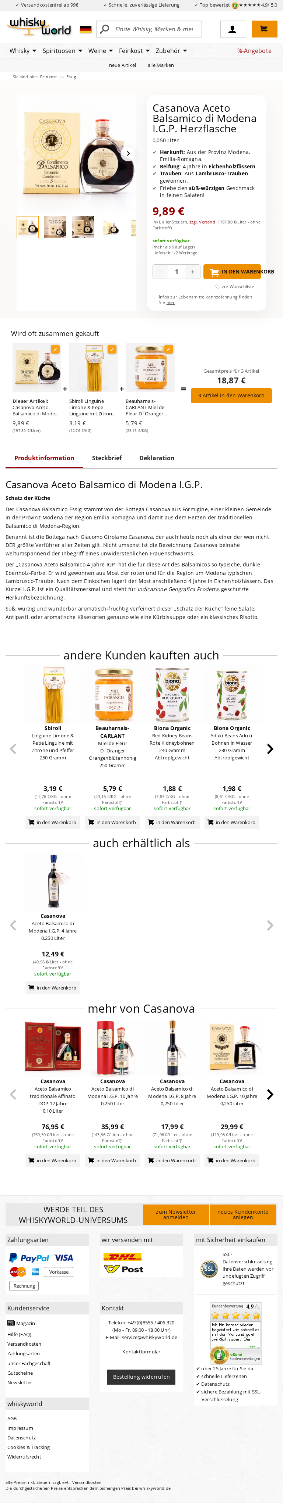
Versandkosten (24, 1344)
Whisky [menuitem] (19, 51)
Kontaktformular (141, 1351)
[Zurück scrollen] (13, 749)
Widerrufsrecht (24, 1456)
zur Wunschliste (238, 286)
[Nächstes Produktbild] (128, 153)
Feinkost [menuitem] (131, 51)
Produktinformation (44, 458)
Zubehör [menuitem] (168, 51)
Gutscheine (20, 1373)
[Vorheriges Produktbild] (24, 153)
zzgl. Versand (202, 222)
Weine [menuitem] (97, 51)
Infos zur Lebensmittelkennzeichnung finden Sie (205, 299)
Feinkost (49, 76)
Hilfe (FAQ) (19, 1334)
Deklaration (157, 458)
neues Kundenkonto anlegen (242, 1214)
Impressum (20, 1428)
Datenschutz (21, 1437)
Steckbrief (107, 458)
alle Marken (161, 65)
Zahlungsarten (23, 1353)
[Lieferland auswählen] (85, 29)
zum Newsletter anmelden (176, 1214)
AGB (12, 1418)
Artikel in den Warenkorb (231, 395)
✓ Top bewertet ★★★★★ (236, 4)
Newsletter (19, 1382)
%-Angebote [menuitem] (254, 51)
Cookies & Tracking (28, 1447)
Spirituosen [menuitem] (59, 51)
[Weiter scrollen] (270, 749)
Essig (71, 76)
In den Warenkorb (241, 271)
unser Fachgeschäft (29, 1363)
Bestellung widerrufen (141, 1376)
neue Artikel (122, 65)
